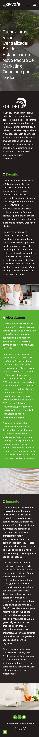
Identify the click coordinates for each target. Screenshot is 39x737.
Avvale (12, 723)
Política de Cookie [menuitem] (19, 730)
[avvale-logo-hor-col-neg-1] (11, 5)
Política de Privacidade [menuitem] (19, 727)
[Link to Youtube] (24, 717)
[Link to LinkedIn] (15, 717)
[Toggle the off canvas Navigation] (34, 5)
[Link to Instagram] (19, 717)
